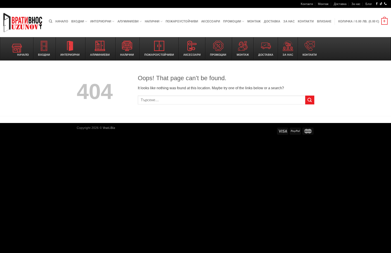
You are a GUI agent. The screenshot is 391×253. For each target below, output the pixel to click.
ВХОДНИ (77, 21)
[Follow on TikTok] (381, 3)
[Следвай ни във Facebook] (376, 3)
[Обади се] (385, 3)
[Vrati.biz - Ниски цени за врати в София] (22, 22)
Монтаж (323, 4)
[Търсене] (50, 21)
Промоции (232, 21)
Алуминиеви (128, 21)
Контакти (307, 4)
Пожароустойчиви (182, 21)
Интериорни (100, 21)
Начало (61, 21)
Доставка (340, 4)
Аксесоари (210, 21)
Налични (152, 21)
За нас (355, 4)
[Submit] (309, 100)
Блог (368, 4)
